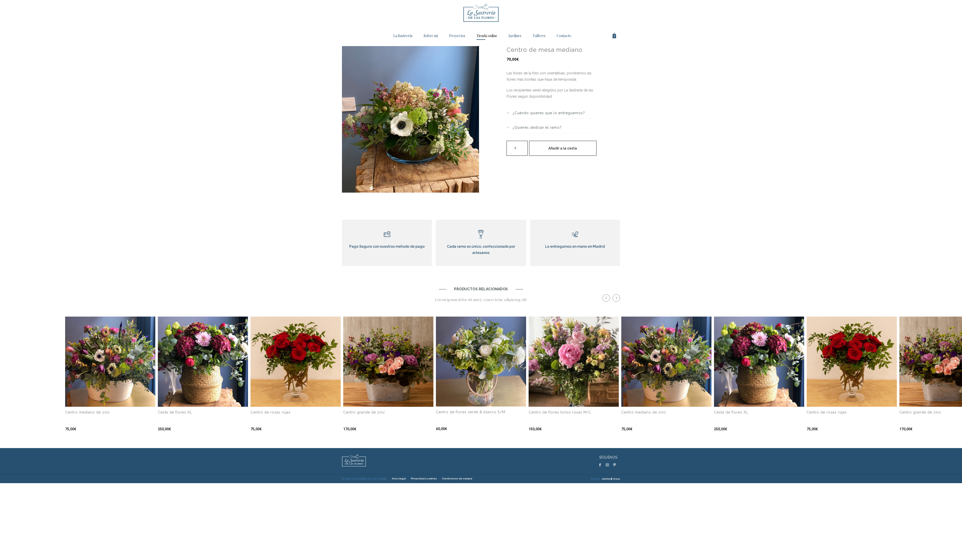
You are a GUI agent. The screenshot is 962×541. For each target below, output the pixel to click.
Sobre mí (431, 35)
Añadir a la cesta (562, 148)
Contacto (564, 35)
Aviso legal (399, 478)
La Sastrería (402, 35)
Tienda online (486, 35)
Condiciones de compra (457, 478)
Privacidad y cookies (424, 478)
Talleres (539, 35)
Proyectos (457, 35)
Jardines (515, 35)
